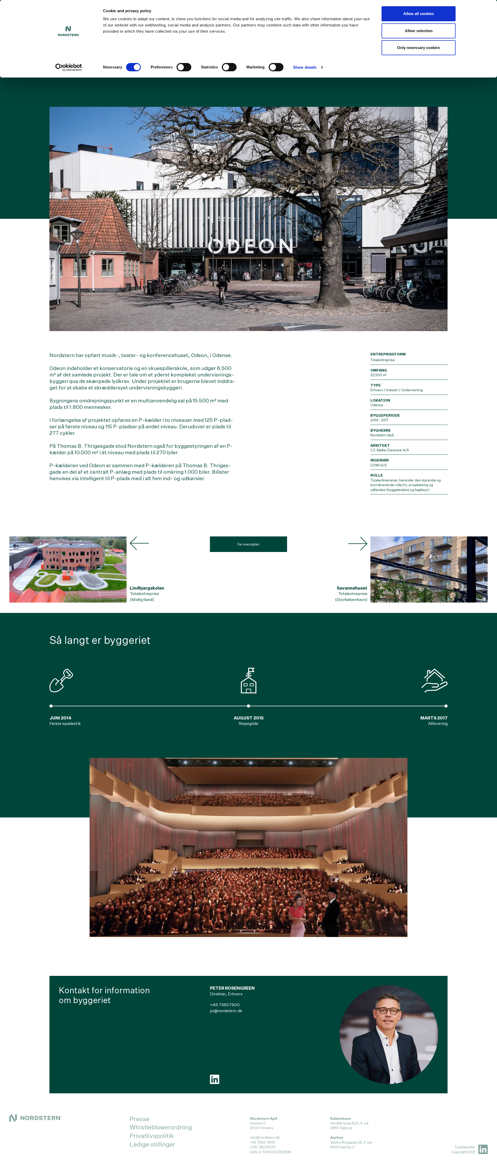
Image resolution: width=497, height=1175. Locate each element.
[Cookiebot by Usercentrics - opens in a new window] (68, 67)
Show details (305, 67)
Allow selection (419, 31)
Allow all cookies (418, 13)
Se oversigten (248, 544)
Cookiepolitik (465, 1147)
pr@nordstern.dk (226, 1010)
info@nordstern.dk (265, 1137)
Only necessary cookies (418, 47)
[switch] (184, 67)
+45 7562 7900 (262, 1142)
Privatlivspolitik (152, 1135)
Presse (139, 1118)
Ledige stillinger (152, 1144)
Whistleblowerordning (161, 1127)
